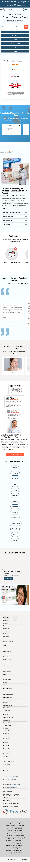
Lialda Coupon (6, 736)
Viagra (15, 534)
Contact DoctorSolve (8, 641)
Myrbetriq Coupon (7, 745)
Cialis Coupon (6, 720)
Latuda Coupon (6, 733)
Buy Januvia (6, 625)
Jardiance (15, 495)
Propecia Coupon (7, 748)
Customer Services (7, 697)
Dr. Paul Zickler (6, 677)
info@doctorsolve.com (19, 5)
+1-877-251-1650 (14, 776)
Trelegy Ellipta (15, 523)
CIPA (5, 205)
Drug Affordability (7, 671)
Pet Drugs (5, 656)
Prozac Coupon (6, 751)
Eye (15, 47)
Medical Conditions (7, 705)
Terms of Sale (6, 710)
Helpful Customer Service (11, 212)
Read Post (8, 578)
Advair (15, 468)
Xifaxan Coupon (7, 767)
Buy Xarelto (6, 633)
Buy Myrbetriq (6, 628)
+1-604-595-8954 (16, 784)
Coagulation (15, 36)
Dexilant (15, 479)
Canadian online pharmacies (9, 207)
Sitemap (5, 662)
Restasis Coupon (7, 753)
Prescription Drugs (7, 659)
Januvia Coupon (7, 728)
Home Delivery (8, 216)
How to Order (6, 636)
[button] (26, 27)
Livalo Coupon (6, 738)
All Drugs (5, 648)
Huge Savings (7, 220)
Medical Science (15, 575)
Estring (15, 484)
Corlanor (15, 473)
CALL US (15, 454)
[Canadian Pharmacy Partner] (9, 9)
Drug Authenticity (7, 674)
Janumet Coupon (7, 725)
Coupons (5, 714)
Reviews (5, 682)
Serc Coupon (6, 756)
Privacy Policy (6, 707)
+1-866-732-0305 (15, 774)
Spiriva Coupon (6, 759)
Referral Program (7, 679)
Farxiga (15, 490)
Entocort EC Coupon (8, 722)
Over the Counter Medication (10, 654)
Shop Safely (7, 224)
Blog (4, 692)
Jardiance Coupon (7, 730)
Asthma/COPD (15, 32)
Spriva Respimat (15, 518)
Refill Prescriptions (7, 639)
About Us (5, 669)
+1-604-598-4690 (16, 782)
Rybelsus (15, 512)
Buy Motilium (6, 631)
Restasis (15, 507)
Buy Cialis (11, 133)
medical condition (13, 351)
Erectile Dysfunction (15, 43)
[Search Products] (26, 27)
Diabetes (15, 39)
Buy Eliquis (5, 623)
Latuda (15, 501)
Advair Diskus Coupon (8, 717)
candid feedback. (23, 283)
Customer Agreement (8, 694)
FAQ (4, 699)
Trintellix (15, 529)
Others (15, 51)
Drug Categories (7, 651)
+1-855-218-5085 (13, 779)
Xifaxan (15, 540)
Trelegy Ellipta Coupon (8, 761)
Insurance (5, 702)
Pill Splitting (6, 684)
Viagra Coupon (6, 764)
